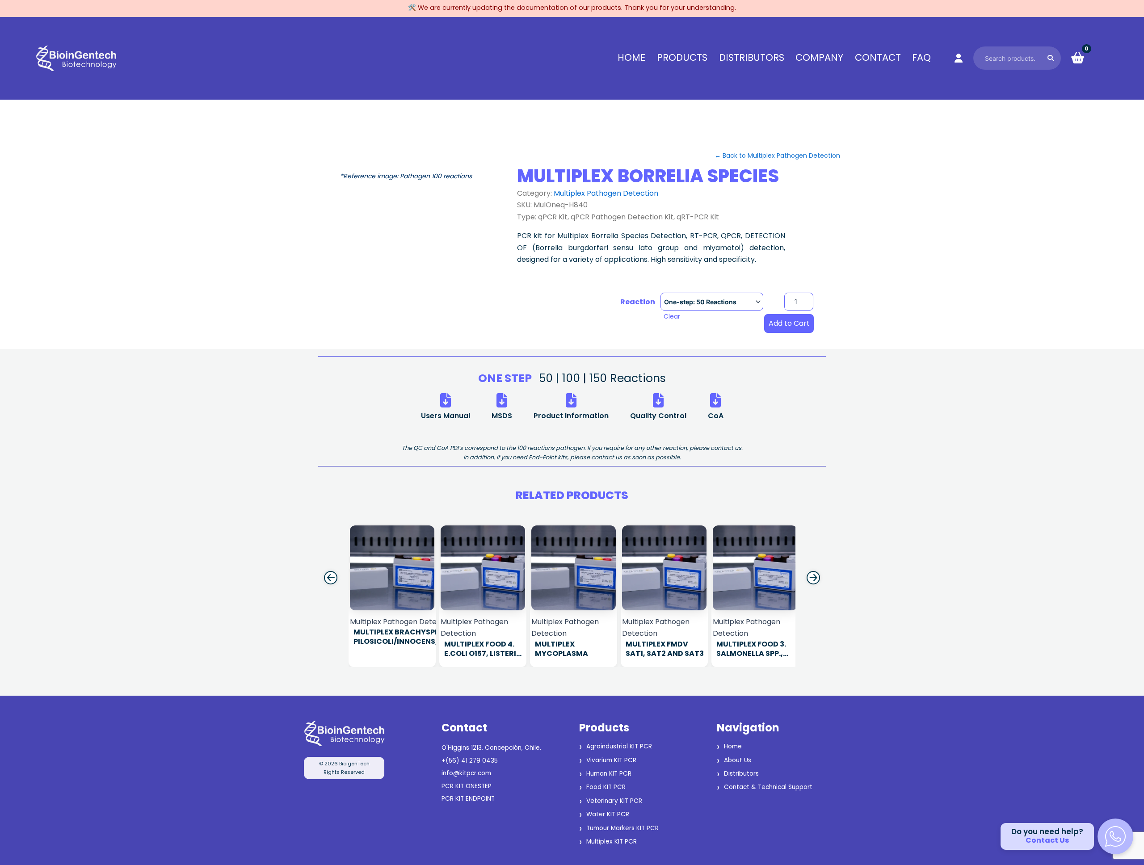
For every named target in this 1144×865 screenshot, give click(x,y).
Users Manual (445, 416)
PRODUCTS (682, 57)
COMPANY (819, 57)
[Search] (1051, 57)
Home (733, 746)
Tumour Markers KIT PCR (622, 828)
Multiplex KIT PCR (611, 841)
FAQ (921, 57)
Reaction (637, 302)
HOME (631, 57)
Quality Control (658, 416)
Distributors (741, 773)
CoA (715, 416)
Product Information (571, 416)
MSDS (502, 416)
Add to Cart (789, 323)
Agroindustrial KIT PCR (619, 746)
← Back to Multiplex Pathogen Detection (777, 155)
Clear (672, 316)
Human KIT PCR (608, 773)
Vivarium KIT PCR (611, 760)
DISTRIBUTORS (751, 57)
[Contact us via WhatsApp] (1115, 836)
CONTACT (878, 57)
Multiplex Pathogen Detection (606, 193)
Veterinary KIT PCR (614, 801)
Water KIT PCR (607, 814)
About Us (737, 760)
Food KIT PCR (606, 787)
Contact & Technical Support (768, 787)
